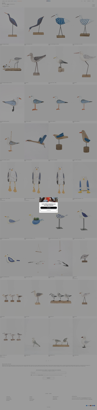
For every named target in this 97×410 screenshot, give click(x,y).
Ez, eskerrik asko (49, 210)
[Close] (57, 198)
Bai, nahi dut (48, 207)
